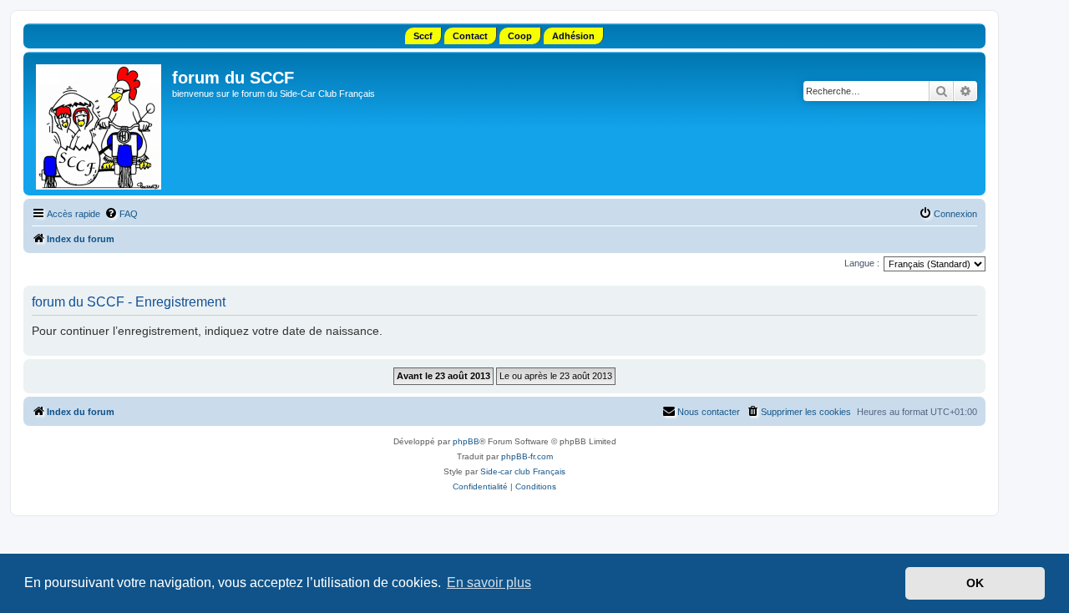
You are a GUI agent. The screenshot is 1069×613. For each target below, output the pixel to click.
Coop (520, 36)
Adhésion (573, 36)
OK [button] (975, 583)
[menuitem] (121, 214)
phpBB (466, 441)
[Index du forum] (100, 123)
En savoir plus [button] (489, 582)
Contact (470, 36)
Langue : (861, 263)
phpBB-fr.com (527, 456)
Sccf (423, 36)
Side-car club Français (522, 471)
